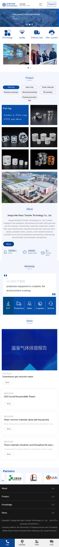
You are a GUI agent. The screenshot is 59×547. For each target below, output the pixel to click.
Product (5, 496)
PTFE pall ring (9, 119)
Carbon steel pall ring (9, 115)
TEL (7, 545)
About (4, 488)
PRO (37, 545)
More (19, 119)
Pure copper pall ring (21, 115)
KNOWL (22, 545)
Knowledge (7, 504)
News (4, 513)
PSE (52, 545)
